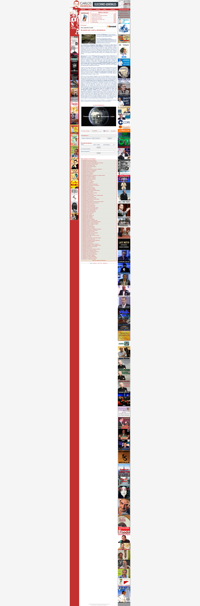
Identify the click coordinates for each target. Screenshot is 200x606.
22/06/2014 (84, 216)
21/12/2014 (84, 196)
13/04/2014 (84, 227)
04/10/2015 (84, 160)
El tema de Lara (90, 186)
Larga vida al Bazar (90, 196)
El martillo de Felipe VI (91, 176)
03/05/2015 (84, 172)
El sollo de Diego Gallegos (92, 161)
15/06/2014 (84, 217)
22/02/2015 (84, 185)
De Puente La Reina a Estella (92, 164)
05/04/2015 (84, 177)
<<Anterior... (95, 263)
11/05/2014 (84, 222)
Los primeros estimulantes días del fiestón (95, 162)
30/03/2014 (84, 230)
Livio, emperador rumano (91, 250)
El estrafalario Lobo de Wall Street (93, 240)
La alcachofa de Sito (91, 226)
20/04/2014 (84, 226)
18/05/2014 (84, 221)
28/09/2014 (84, 211)
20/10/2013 (84, 257)
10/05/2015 (84, 171)
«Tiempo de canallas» (91, 255)
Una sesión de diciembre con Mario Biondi (95, 195)
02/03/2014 (84, 235)
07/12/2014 (84, 199)
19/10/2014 (84, 207)
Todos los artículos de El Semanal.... (99, 260)
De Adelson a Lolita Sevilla (92, 246)
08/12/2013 (84, 250)
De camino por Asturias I (91, 160)
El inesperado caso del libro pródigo (94, 237)
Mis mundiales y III (90, 215)
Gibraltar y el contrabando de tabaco (94, 221)
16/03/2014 (84, 232)
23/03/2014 (84, 231)
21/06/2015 (84, 164)
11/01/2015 (84, 192)
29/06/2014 (84, 215)
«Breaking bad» (90, 242)
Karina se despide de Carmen (92, 224)
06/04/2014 (84, 229)
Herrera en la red (123, 13)
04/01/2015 (84, 194)
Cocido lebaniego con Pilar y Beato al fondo (95, 201)
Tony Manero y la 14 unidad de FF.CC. (94, 245)
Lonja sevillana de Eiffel (91, 197)
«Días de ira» (89, 167)
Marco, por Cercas (90, 200)
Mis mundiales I (90, 217)
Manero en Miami (90, 191)
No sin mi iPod (89, 180)
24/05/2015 (84, 169)
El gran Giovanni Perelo (91, 211)
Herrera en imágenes (124, 15)
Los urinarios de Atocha (91, 252)
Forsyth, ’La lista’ (90, 225)
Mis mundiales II (90, 216)
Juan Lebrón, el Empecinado (92, 184)
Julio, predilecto (90, 182)
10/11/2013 (84, 255)
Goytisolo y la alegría (91, 171)
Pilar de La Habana (90, 181)
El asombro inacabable (91, 189)
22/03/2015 (84, 180)
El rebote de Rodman (91, 241)
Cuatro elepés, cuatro (91, 165)
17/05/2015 (84, 170)
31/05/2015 (84, 167)
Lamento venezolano (91, 234)
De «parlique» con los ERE (92, 257)
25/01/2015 (84, 190)
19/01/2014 (84, 242)
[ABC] (115, 14)
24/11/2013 (84, 252)
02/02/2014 (84, 240)
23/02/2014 (84, 236)
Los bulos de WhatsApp (91, 256)
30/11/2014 (84, 200)
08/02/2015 (84, 187)
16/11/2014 (84, 202)
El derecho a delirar (90, 204)
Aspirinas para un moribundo (92, 232)
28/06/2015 (84, 162)
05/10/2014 (84, 210)
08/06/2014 (84, 219)
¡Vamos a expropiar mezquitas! (92, 222)
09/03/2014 (84, 234)
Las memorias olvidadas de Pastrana (94, 229)
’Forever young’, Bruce (91, 210)
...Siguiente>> (105, 263)
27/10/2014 (84, 206)
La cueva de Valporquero (98, 105)
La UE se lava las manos (97, 16)
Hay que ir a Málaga (90, 219)
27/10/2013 (84, 256)
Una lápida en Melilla (91, 187)
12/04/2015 (84, 176)
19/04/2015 (84, 175)
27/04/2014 (84, 225)
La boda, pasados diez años (92, 220)
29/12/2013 (84, 246)
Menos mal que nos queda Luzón (98, 19)
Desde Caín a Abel (90, 212)
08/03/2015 (84, 182)
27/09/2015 (84, 161)
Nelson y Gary (89, 247)
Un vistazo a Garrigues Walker (92, 207)
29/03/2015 (84, 179)
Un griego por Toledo (91, 231)
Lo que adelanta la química (92, 209)
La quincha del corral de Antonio (93, 199)
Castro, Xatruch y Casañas (92, 192)
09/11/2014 (84, 204)
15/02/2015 (84, 186)
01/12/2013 (84, 251)
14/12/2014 (84, 197)
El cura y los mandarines (91, 170)
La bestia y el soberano (91, 177)
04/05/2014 (84, 224)
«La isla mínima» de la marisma (93, 185)
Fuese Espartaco (90, 172)
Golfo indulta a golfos (96, 14)
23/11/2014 (84, 201)
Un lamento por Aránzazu (91, 166)
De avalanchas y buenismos (92, 230)
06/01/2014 (84, 245)
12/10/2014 (84, 209)
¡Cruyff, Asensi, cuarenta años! (92, 202)
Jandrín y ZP (94, 20)
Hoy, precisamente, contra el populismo (94, 169)
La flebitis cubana (90, 194)
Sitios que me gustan (124, 17)
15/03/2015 (84, 181)
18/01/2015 (84, 191)
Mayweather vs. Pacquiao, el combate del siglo (96, 175)
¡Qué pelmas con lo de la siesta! (93, 235)
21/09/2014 (84, 212)
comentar (95, 130)
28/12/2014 (84, 195)
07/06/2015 (84, 166)
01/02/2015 (84, 189)
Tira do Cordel (89, 214)
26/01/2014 (84, 241)
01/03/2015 (84, 184)
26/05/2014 (84, 220)
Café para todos (95, 22)
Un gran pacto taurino (91, 206)
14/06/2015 (84, 165)
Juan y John (89, 236)
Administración (124, 11)
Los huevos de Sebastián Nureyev (93, 190)
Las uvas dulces (90, 174)
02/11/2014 (84, 205)
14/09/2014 (84, 214)
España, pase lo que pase (97, 18)
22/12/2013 (84, 247)
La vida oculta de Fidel (91, 205)
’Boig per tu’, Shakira (91, 227)
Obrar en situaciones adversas (93, 251)
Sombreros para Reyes (91, 179)
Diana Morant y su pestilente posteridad (99, 15)
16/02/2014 (84, 237)
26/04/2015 (84, 174)
